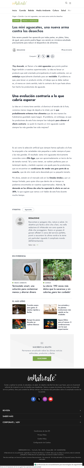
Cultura (56, 10)
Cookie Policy (42, 439)
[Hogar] (19, 3)
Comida (22, 10)
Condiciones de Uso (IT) (42, 431)
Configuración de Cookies (42, 442)
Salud (63, 10)
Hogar (14, 16)
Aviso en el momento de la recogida (11, 467)
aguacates (28, 209)
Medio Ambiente (43, 10)
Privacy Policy (42, 435)
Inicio (14, 10)
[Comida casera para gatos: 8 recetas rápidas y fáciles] (19, 309)
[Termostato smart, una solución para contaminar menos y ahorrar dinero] (26, 269)
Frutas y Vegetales (29, 21)
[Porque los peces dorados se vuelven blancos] (19, 324)
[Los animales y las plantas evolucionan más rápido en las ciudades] (50, 309)
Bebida (31, 10)
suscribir (42, 358)
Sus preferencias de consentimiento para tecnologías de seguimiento (58, 464)
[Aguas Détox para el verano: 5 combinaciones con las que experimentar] (50, 324)
